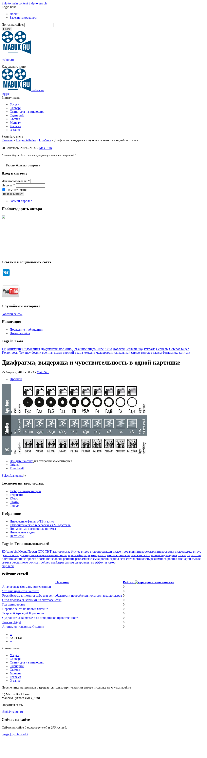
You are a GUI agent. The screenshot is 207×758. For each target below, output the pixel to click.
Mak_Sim (45, 148)
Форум (14, 505)
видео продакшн (124, 551)
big (16, 551)
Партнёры (17, 536)
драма (79, 352)
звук (71, 555)
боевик (36, 352)
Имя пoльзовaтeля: (16, 181)
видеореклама (146, 551)
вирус (197, 551)
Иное (100, 349)
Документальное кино (56, 349)
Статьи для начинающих (27, 111)
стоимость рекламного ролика (156, 558)
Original (15, 464)
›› (11, 641)
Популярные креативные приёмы (33, 528)
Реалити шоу (134, 349)
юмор (111, 562)
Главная (7, 140)
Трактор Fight (11, 622)
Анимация (14, 349)
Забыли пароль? (21, 201)
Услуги (14, 104)
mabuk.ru (8, 59)
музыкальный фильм (125, 352)
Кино (108, 349)
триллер (146, 352)
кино (94, 555)
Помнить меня (16, 189)
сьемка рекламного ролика (20, 562)
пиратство (194, 555)
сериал (114, 558)
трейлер (44, 562)
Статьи (14, 502)
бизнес (75, 551)
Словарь (15, 108)
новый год (158, 555)
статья (130, 558)
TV (4, 349)
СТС (41, 551)
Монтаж (15, 122)
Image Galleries (26, 140)
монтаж (112, 555)
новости (124, 555)
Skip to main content (15, 3)
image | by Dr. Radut (15, 734)
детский (68, 352)
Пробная (45, 140)
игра (86, 555)
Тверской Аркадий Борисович (23, 613)
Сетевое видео (179, 349)
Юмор (14, 498)
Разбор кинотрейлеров (25, 491)
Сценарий (17, 115)
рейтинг (68, 558)
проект (31, 558)
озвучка (171, 555)
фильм (69, 562)
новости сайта (140, 555)
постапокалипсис (14, 558)
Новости (119, 349)
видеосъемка (165, 551)
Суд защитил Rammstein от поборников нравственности (40, 617)
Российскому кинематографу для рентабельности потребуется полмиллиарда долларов (62, 595)
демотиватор (10, 555)
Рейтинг (129, 582)
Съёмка (15, 119)
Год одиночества (13, 604)
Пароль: (8, 185)
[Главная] (16, 53)
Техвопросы (10, 352)
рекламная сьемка (87, 558)
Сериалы (162, 349)
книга (102, 555)
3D (4, 551)
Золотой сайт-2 (12, 314)
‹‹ (11, 634)
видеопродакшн (101, 551)
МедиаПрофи (27, 551)
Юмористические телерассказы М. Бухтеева (40, 525)
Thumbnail (17, 468)
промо (41, 558)
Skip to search (38, 3)
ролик (104, 558)
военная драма (52, 352)
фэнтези (184, 352)
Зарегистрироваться (23, 17)
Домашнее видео (84, 349)
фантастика (170, 352)
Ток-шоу (25, 352)
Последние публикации (26, 329)
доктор (25, 555)
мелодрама (103, 352)
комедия (89, 352)
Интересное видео (22, 532)
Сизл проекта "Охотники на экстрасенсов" (31, 600)
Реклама (15, 126)
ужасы (157, 352)
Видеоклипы (31, 349)
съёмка (196, 558)
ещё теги (8, 566)
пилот (182, 555)
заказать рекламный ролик (48, 555)
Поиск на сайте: (13, 24)
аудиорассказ (61, 551)
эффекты (101, 562)
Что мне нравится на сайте (20, 591)
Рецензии (16, 494)
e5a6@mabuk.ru (12, 711)
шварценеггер (84, 562)
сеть (122, 558)
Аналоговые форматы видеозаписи (26, 586)
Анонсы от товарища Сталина (23, 626)
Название (62, 582)
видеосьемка (183, 551)
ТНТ (48, 551)
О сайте (15, 129)
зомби (78, 555)
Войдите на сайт (21, 461)
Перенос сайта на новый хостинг (25, 609)
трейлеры (57, 562)
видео (85, 551)
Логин (14, 14)
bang (9, 551)
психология (54, 558)
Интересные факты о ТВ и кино (32, 521)
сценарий (184, 558)
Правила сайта (20, 333)
